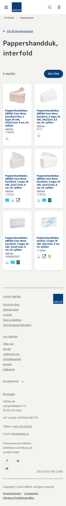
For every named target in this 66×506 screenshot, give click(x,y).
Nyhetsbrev (7, 469)
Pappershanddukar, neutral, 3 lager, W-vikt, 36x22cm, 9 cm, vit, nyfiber (48, 242)
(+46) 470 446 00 (22, 426)
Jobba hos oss (11, 354)
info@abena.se (20, 433)
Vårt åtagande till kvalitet (17, 325)
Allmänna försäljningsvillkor (18, 497)
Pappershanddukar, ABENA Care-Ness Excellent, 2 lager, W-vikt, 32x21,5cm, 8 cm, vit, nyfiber (17, 181)
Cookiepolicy (31, 493)
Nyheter (7, 364)
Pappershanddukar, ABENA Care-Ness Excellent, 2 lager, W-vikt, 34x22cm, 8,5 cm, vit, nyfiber (49, 116)
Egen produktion (12, 319)
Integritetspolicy (12, 493)
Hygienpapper (27, 18)
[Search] (49, 7)
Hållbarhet (9, 369)
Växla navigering (6, 7)
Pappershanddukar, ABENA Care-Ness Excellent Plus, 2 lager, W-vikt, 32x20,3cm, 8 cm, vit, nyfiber (17, 118)
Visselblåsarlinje (12, 359)
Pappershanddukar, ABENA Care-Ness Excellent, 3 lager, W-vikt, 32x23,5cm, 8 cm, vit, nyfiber (49, 181)
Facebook (7, 461)
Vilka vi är (8, 343)
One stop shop (11, 304)
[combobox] (49, 7)
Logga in (59, 7)
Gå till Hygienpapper (20, 31)
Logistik (7, 314)
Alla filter (53, 73)
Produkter (9, 18)
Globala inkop (11, 309)
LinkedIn (18, 461)
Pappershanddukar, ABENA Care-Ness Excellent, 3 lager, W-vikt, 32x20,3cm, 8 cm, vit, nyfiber (17, 243)
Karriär (7, 348)
